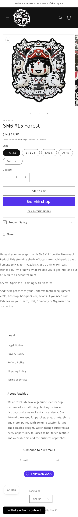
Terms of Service (17, 379)
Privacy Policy (16, 354)
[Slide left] (31, 113)
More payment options (39, 210)
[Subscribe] (58, 460)
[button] (7, 18)
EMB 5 (49, 152)
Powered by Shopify (48, 510)
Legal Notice (15, 345)
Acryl (65, 152)
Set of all (13, 161)
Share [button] (10, 234)
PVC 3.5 (11, 152)
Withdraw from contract (24, 510)
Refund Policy (16, 362)
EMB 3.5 (31, 152)
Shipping (22, 139)
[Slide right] (47, 113)
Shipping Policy (17, 371)
